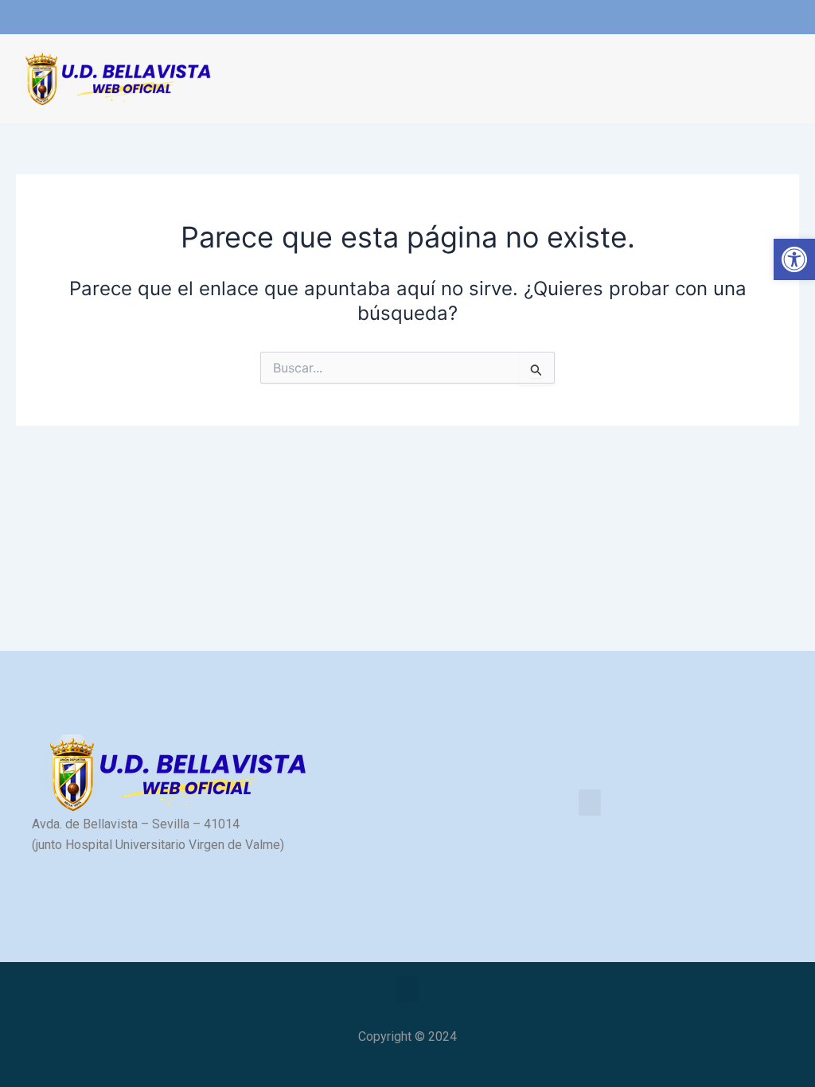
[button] (244, 79)
